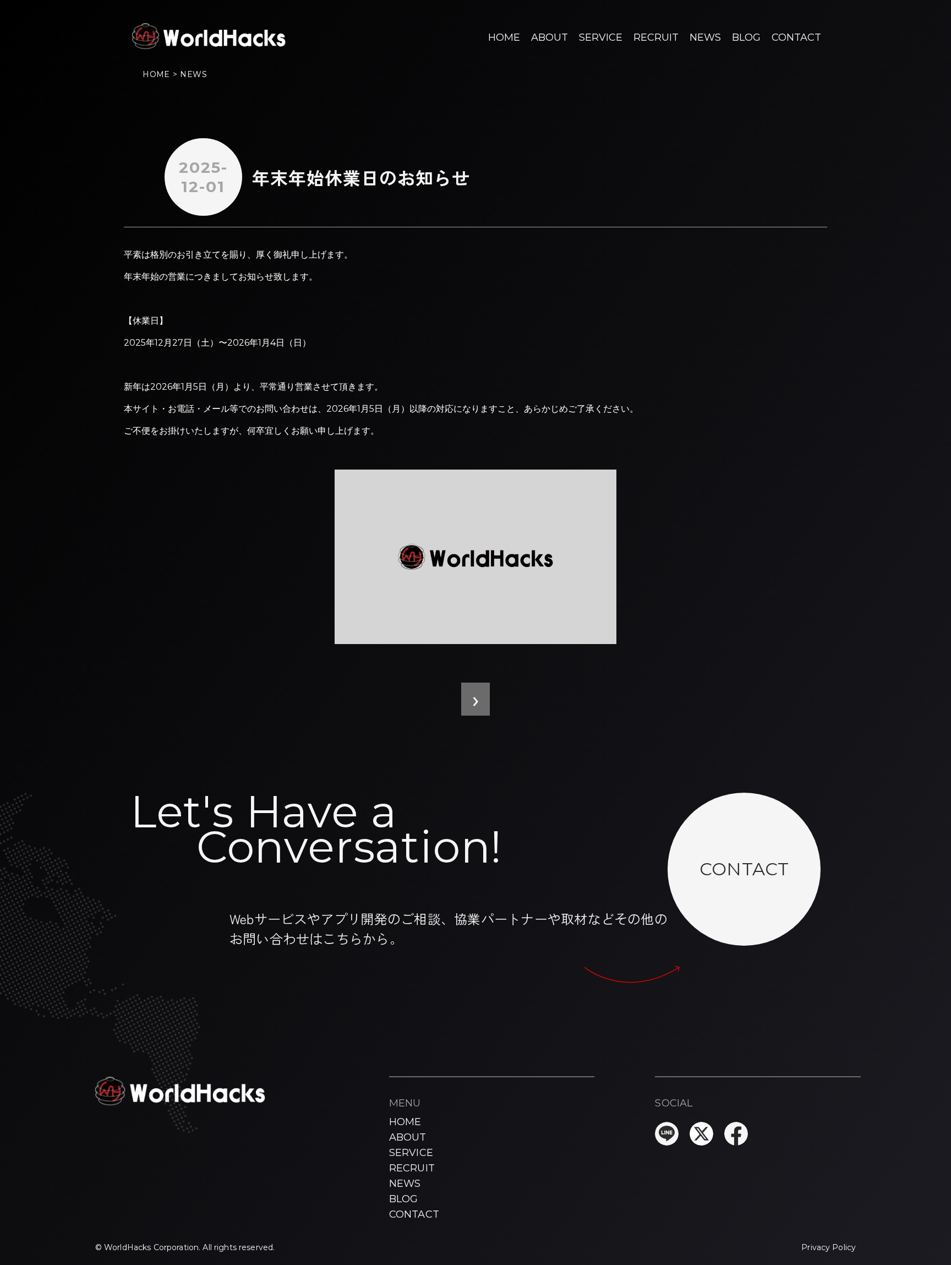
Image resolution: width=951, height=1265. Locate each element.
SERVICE (600, 37)
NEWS (705, 37)
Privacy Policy (828, 1247)
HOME (504, 37)
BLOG (746, 37)
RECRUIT (656, 37)
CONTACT (796, 37)
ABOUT (549, 37)
